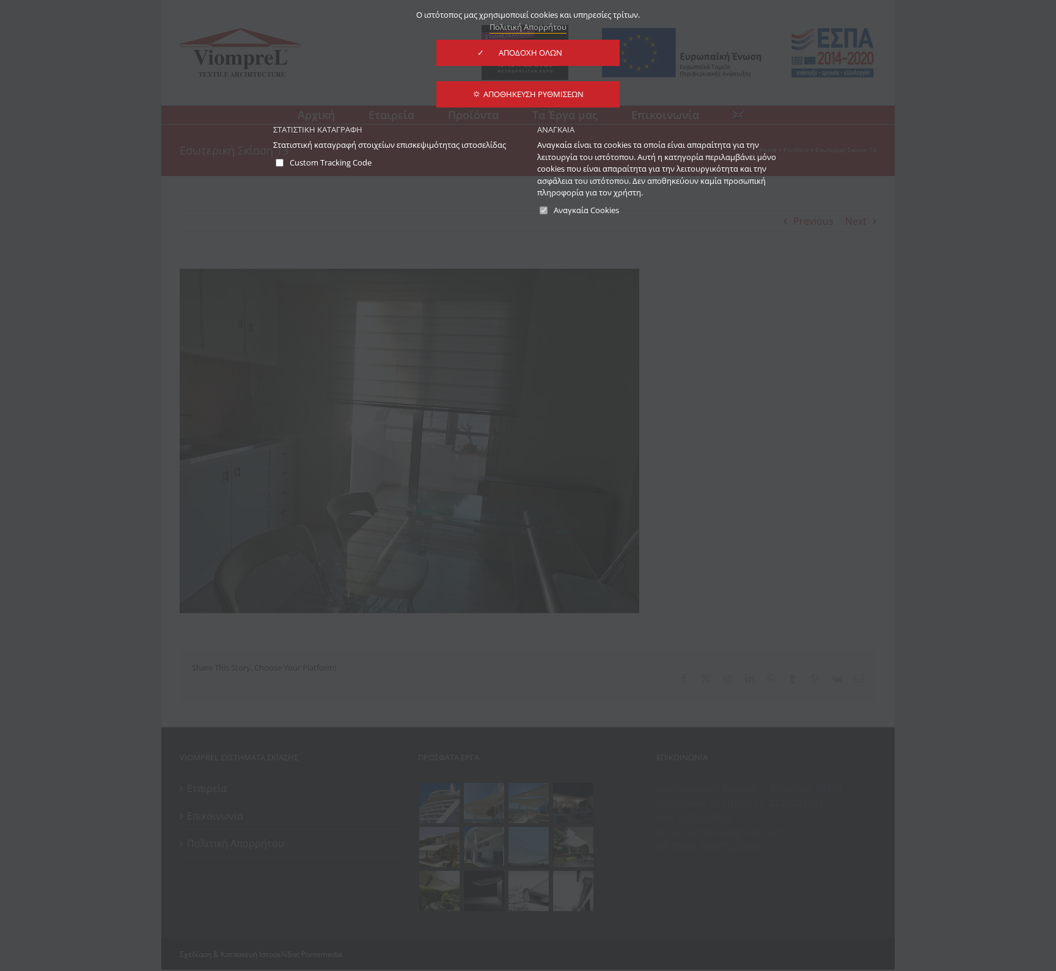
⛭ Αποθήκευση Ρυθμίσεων (528, 94)
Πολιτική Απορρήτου (528, 26)
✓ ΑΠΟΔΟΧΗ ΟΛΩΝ (528, 52)
